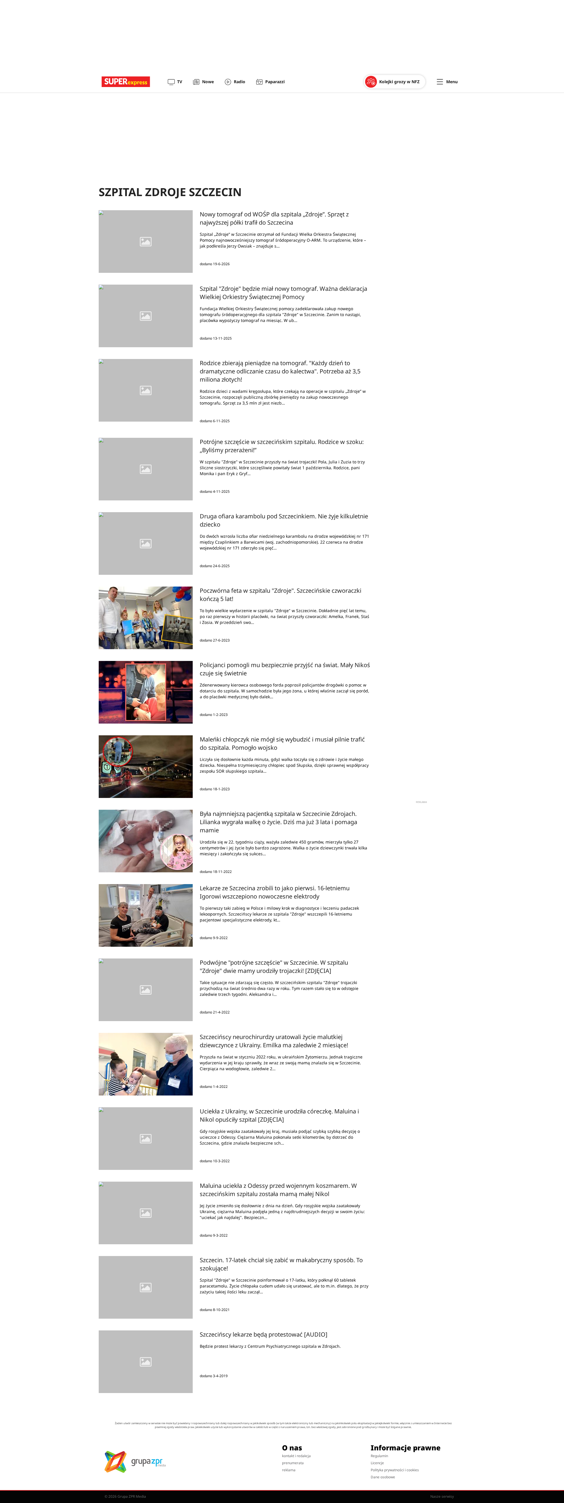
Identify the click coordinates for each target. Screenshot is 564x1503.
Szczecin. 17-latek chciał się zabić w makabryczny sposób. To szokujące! (281, 1264)
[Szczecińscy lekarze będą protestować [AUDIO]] (146, 1361)
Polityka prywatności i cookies (395, 1469)
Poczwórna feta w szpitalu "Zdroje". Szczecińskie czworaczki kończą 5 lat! (280, 595)
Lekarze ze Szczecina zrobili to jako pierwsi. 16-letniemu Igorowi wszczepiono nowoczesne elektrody (275, 892)
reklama (289, 1469)
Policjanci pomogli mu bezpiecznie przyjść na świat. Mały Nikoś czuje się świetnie (285, 669)
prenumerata (293, 1462)
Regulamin (379, 1455)
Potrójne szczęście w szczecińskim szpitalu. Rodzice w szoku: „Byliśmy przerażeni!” (282, 446)
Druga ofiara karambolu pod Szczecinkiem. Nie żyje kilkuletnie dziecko (284, 520)
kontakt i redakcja (296, 1455)
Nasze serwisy (442, 1496)
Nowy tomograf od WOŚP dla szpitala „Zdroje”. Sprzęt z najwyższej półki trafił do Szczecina (274, 218)
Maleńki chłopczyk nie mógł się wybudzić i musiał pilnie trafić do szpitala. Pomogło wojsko (282, 743)
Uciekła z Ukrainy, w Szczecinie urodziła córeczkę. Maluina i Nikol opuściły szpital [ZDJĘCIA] (279, 1115)
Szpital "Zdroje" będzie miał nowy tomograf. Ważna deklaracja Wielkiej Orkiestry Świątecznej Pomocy (283, 293)
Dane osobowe (383, 1476)
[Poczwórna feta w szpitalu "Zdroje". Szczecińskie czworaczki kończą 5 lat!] (146, 618)
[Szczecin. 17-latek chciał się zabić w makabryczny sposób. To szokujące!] (146, 1287)
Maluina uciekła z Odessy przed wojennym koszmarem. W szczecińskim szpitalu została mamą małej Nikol (278, 1190)
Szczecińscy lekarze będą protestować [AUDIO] (264, 1334)
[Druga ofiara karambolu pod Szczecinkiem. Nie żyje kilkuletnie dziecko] (146, 543)
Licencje (377, 1462)
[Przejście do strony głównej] (126, 82)
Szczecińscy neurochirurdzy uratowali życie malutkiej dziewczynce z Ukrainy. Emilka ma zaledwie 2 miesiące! (274, 1041)
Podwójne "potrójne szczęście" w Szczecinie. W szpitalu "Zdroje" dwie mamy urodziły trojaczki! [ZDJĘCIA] (274, 966)
